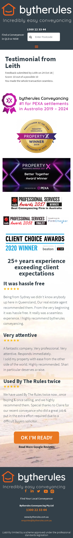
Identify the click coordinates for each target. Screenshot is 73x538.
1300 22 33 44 (36, 29)
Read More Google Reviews (36, 447)
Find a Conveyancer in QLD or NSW (13, 36)
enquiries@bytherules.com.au (36, 520)
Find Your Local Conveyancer (36, 498)
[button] (36, 46)
